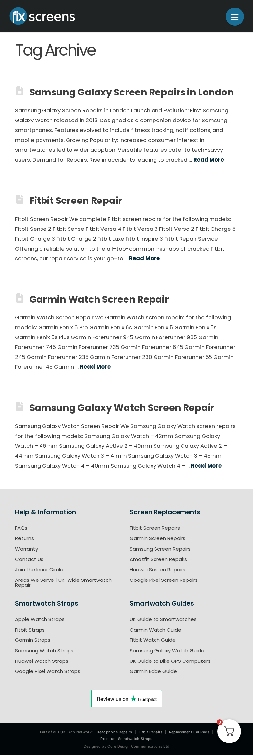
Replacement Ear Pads (189, 732)
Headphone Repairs (114, 732)
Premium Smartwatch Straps (126, 738)
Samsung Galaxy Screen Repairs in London (131, 92)
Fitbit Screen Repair (75, 200)
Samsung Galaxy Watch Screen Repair (121, 408)
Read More (208, 160)
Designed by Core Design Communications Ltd (127, 746)
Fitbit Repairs (151, 732)
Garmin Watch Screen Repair (99, 299)
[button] (235, 17)
